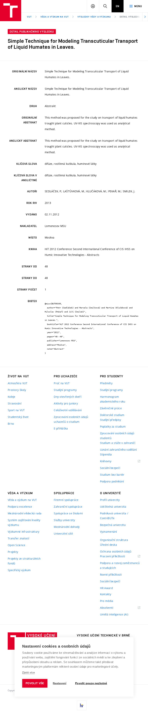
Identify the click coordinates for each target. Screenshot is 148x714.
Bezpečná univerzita (113, 525)
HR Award (106, 588)
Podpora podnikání (112, 481)
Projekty (13, 552)
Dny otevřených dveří (67, 396)
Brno (11, 423)
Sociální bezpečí (110, 468)
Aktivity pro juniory (66, 403)
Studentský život (18, 417)
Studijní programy (65, 390)
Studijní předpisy (110, 420)
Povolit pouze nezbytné (91, 683)
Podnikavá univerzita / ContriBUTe (114, 515)
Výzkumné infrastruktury (23, 531)
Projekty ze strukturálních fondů (24, 561)
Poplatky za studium (113, 426)
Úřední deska (108, 545)
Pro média (106, 601)
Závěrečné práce (111, 408)
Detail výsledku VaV (132, 16)
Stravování (14, 403)
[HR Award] (82, 705)
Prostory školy (17, 390)
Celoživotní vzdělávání (68, 410)
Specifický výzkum (19, 570)
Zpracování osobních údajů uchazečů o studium (71, 419)
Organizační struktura (114, 540)
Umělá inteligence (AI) (114, 614)
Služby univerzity (64, 520)
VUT (29, 16)
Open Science (16, 545)
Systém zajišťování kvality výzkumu (24, 522)
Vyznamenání (108, 531)
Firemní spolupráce (66, 500)
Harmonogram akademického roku (112, 399)
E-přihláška (61, 428)
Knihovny (110, 461)
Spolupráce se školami (68, 513)
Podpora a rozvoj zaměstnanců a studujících (120, 565)
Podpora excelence (20, 506)
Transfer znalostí (18, 538)
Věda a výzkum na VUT (54, 16)
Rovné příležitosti (111, 574)
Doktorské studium (112, 415)
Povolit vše (35, 683)
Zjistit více (28, 672)
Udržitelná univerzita (113, 506)
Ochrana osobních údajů (115, 551)
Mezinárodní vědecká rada (25, 513)
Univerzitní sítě (63, 533)
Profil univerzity (110, 500)
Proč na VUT (62, 383)
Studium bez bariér (112, 474)
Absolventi (111, 608)
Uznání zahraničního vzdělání (118, 449)
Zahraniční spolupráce (68, 506)
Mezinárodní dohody (67, 527)
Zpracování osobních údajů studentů (117, 435)
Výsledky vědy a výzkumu (94, 16)
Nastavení (59, 683)
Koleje (11, 396)
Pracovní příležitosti (117, 556)
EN (117, 6)
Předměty (106, 383)
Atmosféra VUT (18, 383)
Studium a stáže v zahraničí (117, 443)
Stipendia (106, 454)
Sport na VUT (16, 410)
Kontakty (105, 594)
